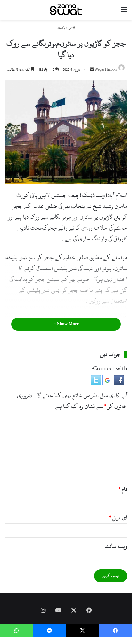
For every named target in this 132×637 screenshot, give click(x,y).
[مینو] (124, 12)
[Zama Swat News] (66, 9)
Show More (67, 324)
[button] (118, 383)
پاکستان (61, 28)
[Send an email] (92, 69)
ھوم (70, 28)
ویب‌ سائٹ (116, 546)
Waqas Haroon (106, 69)
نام (123, 489)
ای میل (118, 517)
